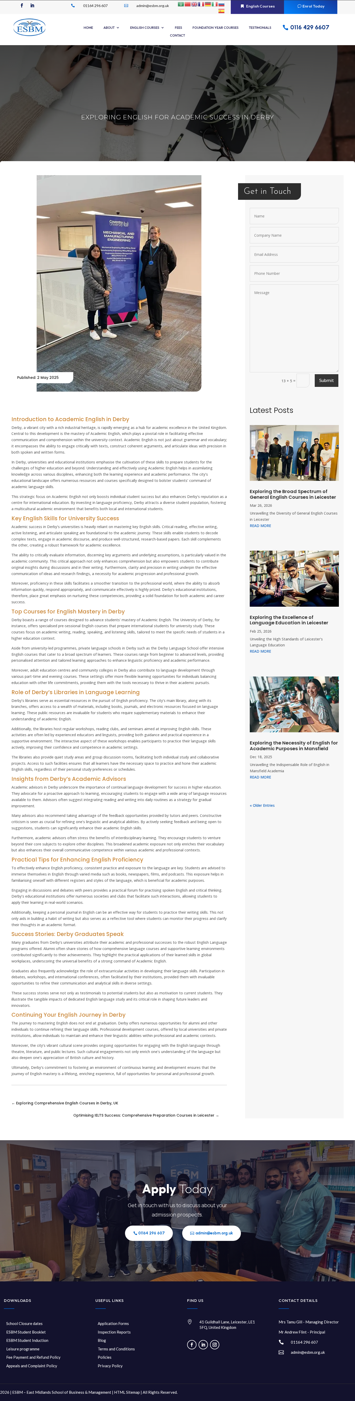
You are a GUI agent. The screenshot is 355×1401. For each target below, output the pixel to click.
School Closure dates (24, 1323)
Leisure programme (23, 1349)
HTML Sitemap (127, 1392)
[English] (194, 3)
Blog (102, 1340)
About (109, 28)
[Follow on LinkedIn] (32, 5)
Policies (104, 1357)
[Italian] (215, 3)
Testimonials (260, 28)
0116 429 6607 (309, 27)
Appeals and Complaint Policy (31, 1365)
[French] (201, 3)
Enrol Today (314, 6)
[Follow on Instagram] (214, 1344)
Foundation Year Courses (216, 28)
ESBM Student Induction (27, 1340)
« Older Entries (262, 805)
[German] (208, 3)
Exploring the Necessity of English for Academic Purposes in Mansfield (294, 746)
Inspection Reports (114, 1332)
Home (88, 28)
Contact (177, 35)
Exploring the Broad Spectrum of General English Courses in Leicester (293, 494)
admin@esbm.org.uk (214, 1233)
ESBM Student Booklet (26, 1332)
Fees (178, 28)
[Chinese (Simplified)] (188, 3)
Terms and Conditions (116, 1349)
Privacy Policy (110, 1365)
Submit (326, 380)
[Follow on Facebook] (22, 5)
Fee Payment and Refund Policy (33, 1357)
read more (260, 525)
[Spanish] (221, 10)
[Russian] (221, 3)
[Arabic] (181, 3)
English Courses (260, 6)
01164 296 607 (151, 1233)
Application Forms (113, 1323)
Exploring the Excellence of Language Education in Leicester (289, 620)
